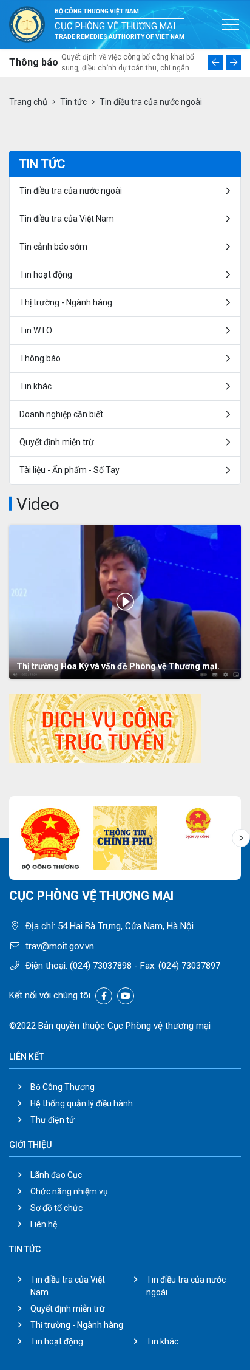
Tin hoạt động (56, 1341)
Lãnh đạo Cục (56, 1175)
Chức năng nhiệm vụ (69, 1191)
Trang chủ (28, 102)
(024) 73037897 (189, 965)
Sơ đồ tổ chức (56, 1208)
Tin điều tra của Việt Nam (66, 218)
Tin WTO (35, 330)
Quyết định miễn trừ (56, 442)
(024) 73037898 (101, 965)
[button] (215, 62)
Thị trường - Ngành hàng (65, 302)
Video (37, 504)
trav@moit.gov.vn (59, 946)
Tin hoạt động (45, 274)
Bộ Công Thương (62, 1087)
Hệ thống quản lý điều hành (81, 1103)
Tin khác (35, 386)
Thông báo (40, 358)
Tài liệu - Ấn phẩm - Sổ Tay (69, 470)
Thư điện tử (52, 1120)
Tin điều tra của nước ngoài (70, 191)
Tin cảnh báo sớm (53, 246)
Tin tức (73, 102)
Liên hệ (43, 1224)
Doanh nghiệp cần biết (61, 414)
